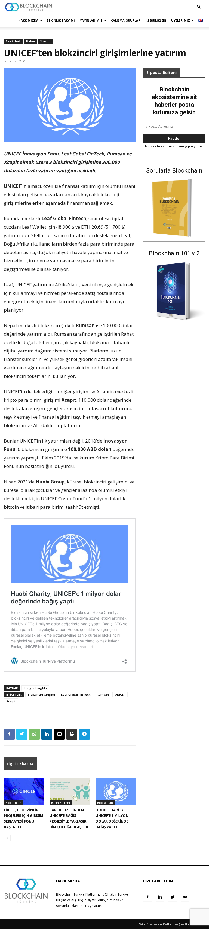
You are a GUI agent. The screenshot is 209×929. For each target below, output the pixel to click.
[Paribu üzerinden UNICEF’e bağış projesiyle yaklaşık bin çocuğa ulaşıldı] (70, 791)
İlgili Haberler (20, 763)
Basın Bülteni (60, 803)
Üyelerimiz (180, 20)
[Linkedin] (46, 734)
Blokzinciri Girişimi (41, 694)
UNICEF (120, 694)
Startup (45, 41)
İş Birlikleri (156, 20)
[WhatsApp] (34, 734)
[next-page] (16, 838)
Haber (30, 41)
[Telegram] (84, 734)
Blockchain (13, 41)
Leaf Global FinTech (76, 694)
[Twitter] (21, 734)
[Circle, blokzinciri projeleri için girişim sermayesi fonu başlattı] (24, 791)
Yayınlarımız (91, 20)
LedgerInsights (35, 688)
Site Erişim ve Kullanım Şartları (165, 924)
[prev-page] (7, 838)
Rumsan (103, 694)
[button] (198, 7)
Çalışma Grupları (126, 20)
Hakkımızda (28, 20)
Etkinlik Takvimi (61, 20)
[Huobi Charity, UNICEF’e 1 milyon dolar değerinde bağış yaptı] (116, 791)
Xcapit (11, 701)
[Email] (59, 734)
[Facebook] (9, 734)
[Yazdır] (71, 734)
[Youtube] (185, 897)
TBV (86, 905)
